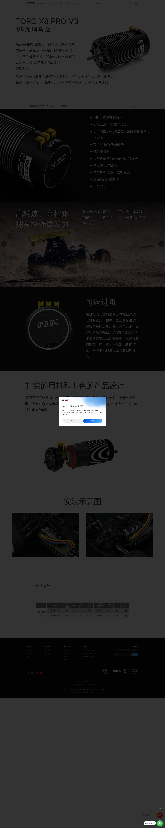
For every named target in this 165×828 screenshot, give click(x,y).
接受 (92, 421)
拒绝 (72, 421)
